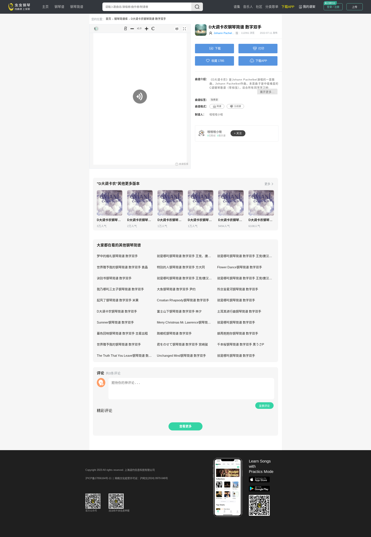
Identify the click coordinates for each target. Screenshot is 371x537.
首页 (108, 18)
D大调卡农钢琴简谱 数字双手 (148, 18)
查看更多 (185, 426)
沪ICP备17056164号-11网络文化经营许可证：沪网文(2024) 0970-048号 (126, 478)
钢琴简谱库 (121, 18)
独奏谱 (214, 99)
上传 (354, 6)
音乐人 (248, 6)
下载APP (287, 6)
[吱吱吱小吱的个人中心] (201, 133)
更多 (267, 183)
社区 (259, 6)
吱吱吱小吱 (216, 114)
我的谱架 (309, 6)
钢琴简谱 (76, 6)
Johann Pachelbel (225, 33)
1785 (221, 60)
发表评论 (264, 405)
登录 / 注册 (333, 6)
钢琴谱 (59, 6)
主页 (45, 6)
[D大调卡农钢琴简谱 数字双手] (109, 203)
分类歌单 (271, 6)
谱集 (237, 6)
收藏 (214, 60)
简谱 (219, 106)
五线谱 (237, 106)
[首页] (20, 6)
